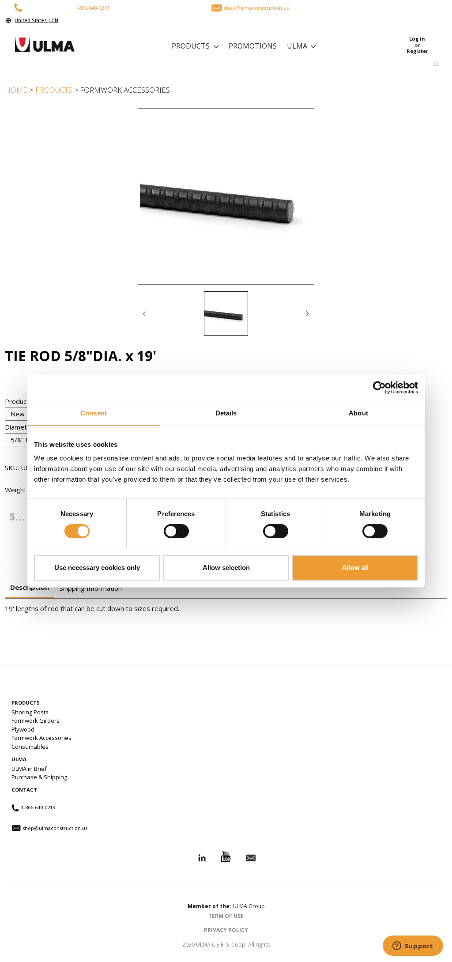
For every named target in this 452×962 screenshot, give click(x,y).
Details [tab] (226, 413)
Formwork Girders (35, 720)
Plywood (22, 729)
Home (16, 90)
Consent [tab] (93, 413)
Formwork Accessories (41, 738)
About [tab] (358, 413)
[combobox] (224, 64)
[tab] (226, 313)
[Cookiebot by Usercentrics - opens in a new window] (379, 387)
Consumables (30, 747)
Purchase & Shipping (39, 777)
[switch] (176, 531)
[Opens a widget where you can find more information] (412, 947)
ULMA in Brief (29, 769)
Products (191, 46)
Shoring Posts (30, 712)
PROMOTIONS (253, 46)
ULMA (297, 46)
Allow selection (226, 567)
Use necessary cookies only (97, 567)
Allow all (355, 567)
